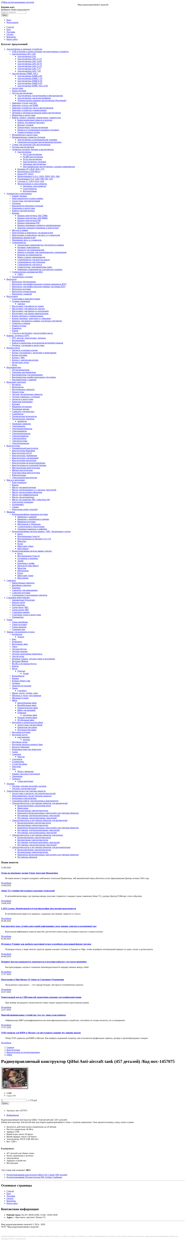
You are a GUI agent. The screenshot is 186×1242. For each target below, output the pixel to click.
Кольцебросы (18, 676)
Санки (15, 752)
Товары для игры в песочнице (26, 774)
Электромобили (19, 431)
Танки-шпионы (19, 627)
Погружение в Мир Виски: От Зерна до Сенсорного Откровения (32, 979)
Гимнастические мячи (27, 708)
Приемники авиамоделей (24, 237)
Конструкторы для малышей (25, 458)
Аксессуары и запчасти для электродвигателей (34, 793)
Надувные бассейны (26, 730)
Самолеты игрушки (21, 592)
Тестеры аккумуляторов (23, 147)
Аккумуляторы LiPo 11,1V (29, 59)
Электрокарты (18, 426)
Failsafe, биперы (19, 196)
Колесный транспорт (16, 382)
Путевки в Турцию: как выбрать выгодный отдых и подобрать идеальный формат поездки (46, 944)
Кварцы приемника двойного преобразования (38, 225)
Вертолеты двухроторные (24, 282)
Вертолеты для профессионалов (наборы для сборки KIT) (38, 286)
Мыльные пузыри (20, 698)
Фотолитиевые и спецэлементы (32, 184)
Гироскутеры (18, 392)
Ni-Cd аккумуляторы (32, 154)
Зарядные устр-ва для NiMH (25, 105)
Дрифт (20, 561)
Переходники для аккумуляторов (32, 127)
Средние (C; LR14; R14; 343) (30, 181)
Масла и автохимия (16, 480)
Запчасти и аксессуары (22, 399)
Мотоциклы (23, 570)
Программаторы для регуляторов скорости (31, 796)
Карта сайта (12, 39)
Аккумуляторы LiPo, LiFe (24, 54)
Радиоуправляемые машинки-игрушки (30, 514)
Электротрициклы (20, 443)
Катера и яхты (13, 348)
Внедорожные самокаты (23, 389)
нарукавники (23, 737)
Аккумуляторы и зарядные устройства (24, 49)
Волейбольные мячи (26, 705)
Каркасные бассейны (27, 727)
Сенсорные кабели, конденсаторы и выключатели (35, 801)
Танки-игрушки (19, 624)
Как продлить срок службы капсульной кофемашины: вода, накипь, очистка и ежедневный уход (48, 926)
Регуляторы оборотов (27, 857)
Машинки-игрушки (26, 521)
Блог (9, 29)
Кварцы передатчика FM (29, 220)
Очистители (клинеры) (22, 502)
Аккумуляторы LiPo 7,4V (29, 71)
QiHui (9, 1055)
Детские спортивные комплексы (27, 654)
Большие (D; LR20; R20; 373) (30, 169)
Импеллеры (22, 808)
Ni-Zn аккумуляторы (32, 159)
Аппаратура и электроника (19, 193)
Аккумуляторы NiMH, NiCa (25, 73)
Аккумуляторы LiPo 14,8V (29, 61)
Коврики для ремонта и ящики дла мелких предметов (37, 321)
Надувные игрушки (21, 732)
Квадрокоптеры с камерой (24, 379)
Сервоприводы (19, 242)
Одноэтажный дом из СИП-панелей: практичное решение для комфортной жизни (41, 997)
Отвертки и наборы (21, 323)
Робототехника (19, 475)
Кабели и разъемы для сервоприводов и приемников (41, 252)
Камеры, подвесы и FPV (18, 335)
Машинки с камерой (26, 517)
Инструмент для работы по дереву (28, 306)
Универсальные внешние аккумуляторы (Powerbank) (41, 100)
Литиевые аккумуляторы (34, 164)
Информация (13, 1115)
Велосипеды (18, 387)
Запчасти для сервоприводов (30, 250)
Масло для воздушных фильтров (27, 492)
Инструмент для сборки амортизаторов (30, 313)
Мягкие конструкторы (22, 470)
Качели (15, 666)
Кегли (14, 668)
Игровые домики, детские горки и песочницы (33, 659)
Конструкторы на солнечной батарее (29, 465)
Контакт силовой (25, 125)
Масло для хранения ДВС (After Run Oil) (31, 499)
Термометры (18, 617)
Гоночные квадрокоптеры (24, 372)
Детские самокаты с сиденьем (26, 397)
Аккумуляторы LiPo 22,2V (29, 66)
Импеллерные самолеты (23, 583)
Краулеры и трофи (25, 563)
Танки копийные (20, 622)
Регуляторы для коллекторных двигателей (37, 818)
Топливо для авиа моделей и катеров (29, 786)
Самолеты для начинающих (25, 590)
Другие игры (18, 656)
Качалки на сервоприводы (29, 255)
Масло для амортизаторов (24, 487)
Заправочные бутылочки (23, 600)
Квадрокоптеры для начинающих (27, 375)
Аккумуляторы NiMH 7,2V (29, 78)
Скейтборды (18, 414)
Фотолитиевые (30, 191)
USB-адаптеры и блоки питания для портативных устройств (40, 51)
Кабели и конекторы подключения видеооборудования (37, 343)
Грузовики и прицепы (27, 558)
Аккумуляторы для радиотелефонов (34, 98)
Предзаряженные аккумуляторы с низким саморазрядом (49, 166)
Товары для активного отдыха (21, 632)
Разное (15, 330)
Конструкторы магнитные (24, 460)
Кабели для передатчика (23, 210)
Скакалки (16, 754)
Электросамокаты (20, 436)
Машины (11, 512)
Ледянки (16, 683)
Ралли (20, 544)
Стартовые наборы (21, 612)
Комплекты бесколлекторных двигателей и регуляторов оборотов (48, 813)
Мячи (14, 700)
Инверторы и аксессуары (23, 115)
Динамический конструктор (25, 448)
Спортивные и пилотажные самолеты (29, 595)
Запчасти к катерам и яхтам (25, 350)
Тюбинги (16, 779)
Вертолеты (12, 279)
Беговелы (16, 384)
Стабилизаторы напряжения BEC (27, 272)
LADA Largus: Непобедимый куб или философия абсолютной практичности (38, 908)
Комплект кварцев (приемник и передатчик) (38, 228)
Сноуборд (22, 690)
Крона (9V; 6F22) (25, 174)
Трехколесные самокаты (23, 419)
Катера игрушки (19, 355)
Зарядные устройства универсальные (29, 110)
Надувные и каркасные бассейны (27, 722)
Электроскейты (19, 438)
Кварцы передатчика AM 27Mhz (32, 215)
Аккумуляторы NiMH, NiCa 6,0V (32, 86)
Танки (9, 619)
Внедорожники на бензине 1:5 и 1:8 (34, 539)
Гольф (25, 673)
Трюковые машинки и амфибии (32, 529)
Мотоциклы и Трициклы (29, 524)
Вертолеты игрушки (21, 289)
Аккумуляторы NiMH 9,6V (29, 83)
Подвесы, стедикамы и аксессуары (28, 345)
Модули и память (20, 230)
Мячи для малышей (26, 710)
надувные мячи (30, 715)
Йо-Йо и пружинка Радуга (24, 663)
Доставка (11, 32)
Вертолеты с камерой (22, 294)
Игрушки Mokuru (20, 661)
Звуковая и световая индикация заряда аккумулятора (36, 113)
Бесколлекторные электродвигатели (34, 806)
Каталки (16, 404)
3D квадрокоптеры (20, 370)
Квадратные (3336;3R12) (28, 171)
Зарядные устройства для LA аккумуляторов (32, 108)
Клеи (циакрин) (19, 482)
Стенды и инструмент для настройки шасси (32, 333)
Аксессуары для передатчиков (26, 201)
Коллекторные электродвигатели (32, 810)
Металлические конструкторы (26, 468)
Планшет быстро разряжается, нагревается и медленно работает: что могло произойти (44, 962)
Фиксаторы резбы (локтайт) (25, 509)
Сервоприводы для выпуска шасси (33, 259)
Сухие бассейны (19, 764)
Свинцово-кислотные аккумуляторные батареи (39, 142)
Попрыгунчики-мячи (27, 717)
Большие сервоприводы (28, 247)
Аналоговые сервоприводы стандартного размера (40, 245)
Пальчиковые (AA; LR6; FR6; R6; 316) (35, 179)
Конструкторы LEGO (22, 453)
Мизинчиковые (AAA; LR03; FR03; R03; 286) (38, 176)
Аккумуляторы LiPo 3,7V (29, 68)
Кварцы (15, 213)
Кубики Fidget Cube (21, 681)
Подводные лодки (20, 362)
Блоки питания (19, 91)
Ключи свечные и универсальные (27, 316)
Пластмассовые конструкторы (26, 472)
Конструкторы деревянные (24, 455)
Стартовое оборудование (18, 597)
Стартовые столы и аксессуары (26, 615)
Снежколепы (18, 761)
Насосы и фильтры (20, 747)
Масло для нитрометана (23, 497)
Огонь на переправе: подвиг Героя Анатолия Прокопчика (29, 873)
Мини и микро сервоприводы (31, 257)
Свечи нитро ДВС (20, 610)
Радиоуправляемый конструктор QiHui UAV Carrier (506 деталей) (37, 1175)
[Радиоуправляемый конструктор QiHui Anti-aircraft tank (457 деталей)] (14, 1088)
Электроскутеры (19, 441)
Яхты (14, 365)
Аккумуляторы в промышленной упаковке (37, 139)
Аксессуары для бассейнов (29, 725)
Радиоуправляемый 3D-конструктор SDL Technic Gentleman (34, 1177)
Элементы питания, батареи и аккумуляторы (33, 149)
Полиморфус (18, 504)
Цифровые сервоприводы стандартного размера (39, 269)
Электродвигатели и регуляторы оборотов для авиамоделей (40, 803)
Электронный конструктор (24, 477)
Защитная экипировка (22, 401)
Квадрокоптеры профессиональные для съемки (34, 377)
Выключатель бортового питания (27, 206)
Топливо (11, 783)
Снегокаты (17, 759)
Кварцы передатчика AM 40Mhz (32, 218)
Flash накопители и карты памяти (27, 198)
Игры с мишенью (25, 771)
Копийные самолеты (21, 585)
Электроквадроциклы (22, 428)
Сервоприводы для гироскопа (31, 262)
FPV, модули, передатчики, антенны (29, 338)
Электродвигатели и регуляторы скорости (26, 791)
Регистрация (12, 22)
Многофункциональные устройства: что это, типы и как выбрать (33, 1015)
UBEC (20, 274)
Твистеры (16, 766)
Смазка (15, 507)
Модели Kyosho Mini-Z (28, 566)
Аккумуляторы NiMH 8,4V (29, 81)
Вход (9, 20)
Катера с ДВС (18, 357)
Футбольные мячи (25, 720)
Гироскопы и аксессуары (23, 208)
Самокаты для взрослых (23, 411)
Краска (15, 485)
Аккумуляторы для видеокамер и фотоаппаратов (40, 95)
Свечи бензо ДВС (20, 607)
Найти (4, 15)
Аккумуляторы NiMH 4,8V (29, 76)
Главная (10, 27)
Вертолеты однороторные (24, 291)
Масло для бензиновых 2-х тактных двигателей (34, 490)
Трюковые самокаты (21, 424)
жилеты (26, 739)
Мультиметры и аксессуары (25, 135)
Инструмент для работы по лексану (28, 308)
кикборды (22, 421)
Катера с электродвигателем (25, 360)
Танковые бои (18, 629)
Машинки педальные (22, 406)
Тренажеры (17, 776)
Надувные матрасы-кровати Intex (27, 744)
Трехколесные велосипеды (24, 416)
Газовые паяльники (21, 301)
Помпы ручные (19, 326)
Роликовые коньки (20, 409)
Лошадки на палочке (21, 686)
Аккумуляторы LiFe (26, 56)
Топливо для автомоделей (24, 788)
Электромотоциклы (21, 433)
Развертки (16, 328)
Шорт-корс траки (25, 546)
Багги (20, 534)
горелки (21, 304)
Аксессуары (17, 88)
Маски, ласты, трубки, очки (25, 693)
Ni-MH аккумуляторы (33, 157)
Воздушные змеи (20, 644)
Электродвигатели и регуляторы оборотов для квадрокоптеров (41, 847)
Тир (14, 769)
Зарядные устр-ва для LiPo (24, 103)
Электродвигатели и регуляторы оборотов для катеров (37, 835)
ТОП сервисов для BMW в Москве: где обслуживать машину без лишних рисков (41, 1033)
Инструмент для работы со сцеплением (30, 311)
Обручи (21, 757)
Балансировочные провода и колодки (34, 120)
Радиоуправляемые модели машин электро (32, 551)
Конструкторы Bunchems (23, 450)
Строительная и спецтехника (31, 526)
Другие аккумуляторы (22, 93)
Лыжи (15, 688)
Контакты (11, 37)
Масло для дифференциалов (25, 495)
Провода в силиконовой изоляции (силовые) (38, 130)
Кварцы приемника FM (28, 223)
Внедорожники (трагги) (28, 536)
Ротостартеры (18, 605)
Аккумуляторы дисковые (34, 162)
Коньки (15, 678)
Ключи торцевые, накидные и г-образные (31, 318)
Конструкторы (13, 446)
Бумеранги (17, 641)
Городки (21, 671)
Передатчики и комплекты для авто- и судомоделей (36, 235)
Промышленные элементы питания (28, 137)
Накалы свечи (18, 602)
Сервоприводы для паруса (29, 264)
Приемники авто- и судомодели (27, 240)
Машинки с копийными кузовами (33, 519)
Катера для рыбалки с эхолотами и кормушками (34, 353)
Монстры (21, 541)
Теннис (20, 637)
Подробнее (6, 883)
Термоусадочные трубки (28, 132)
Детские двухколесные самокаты (27, 394)
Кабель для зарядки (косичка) (31, 122)
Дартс (14, 646)
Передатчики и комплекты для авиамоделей (32, 233)
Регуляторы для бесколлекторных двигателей (38, 815)
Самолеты (11, 580)
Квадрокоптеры (14, 367)
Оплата (10, 34)
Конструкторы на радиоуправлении (28, 463)
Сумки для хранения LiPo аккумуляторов (31, 144)
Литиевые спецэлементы (34, 186)
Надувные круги (20, 735)
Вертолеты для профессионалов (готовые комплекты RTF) (39, 284)
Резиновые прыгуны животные (26, 749)
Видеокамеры (18, 340)
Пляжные (21, 712)
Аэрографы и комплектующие (26, 299)
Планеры (16, 588)
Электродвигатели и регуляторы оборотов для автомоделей (39, 820)
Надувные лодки (20, 742)
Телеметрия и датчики (22, 277)
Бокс (14, 639)
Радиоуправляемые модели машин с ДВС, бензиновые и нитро (41, 531)
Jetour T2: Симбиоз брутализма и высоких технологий (28, 891)
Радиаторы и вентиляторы (24, 798)
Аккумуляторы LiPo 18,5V (29, 64)
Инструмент (12, 296)
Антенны (16, 203)
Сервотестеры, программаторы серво (34, 267)
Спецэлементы (30, 188)
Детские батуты (19, 649)
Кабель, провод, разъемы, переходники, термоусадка (36, 117)
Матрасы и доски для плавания (26, 695)
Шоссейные (22, 548)
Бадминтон (17, 634)
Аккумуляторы (24, 152)
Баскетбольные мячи (27, 703)
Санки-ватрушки (25, 781)
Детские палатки (20, 651)
